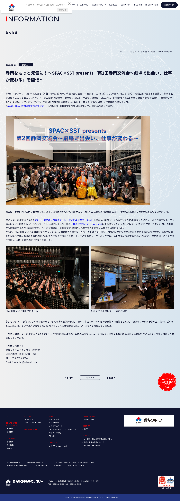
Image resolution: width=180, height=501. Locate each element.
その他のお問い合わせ (92, 445)
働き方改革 (29, 419)
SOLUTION (52, 443)
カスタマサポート (55, 426)
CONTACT (87, 436)
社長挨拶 (10, 432)
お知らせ (133, 51)
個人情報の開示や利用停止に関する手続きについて (75, 462)
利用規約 (57, 465)
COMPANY (10, 439)
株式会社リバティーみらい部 (87, 223)
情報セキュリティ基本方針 (17, 465)
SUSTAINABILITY (30, 429)
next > (111, 377)
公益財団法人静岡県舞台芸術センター (27, 105)
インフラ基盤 (54, 422)
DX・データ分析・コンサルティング (62, 429)
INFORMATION (89, 416)
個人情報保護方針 (13, 462)
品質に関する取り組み (33, 422)
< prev (68, 377)
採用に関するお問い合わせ (94, 442)
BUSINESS (52, 416)
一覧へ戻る (90, 377)
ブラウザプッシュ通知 (75, 465)
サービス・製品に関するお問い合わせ (98, 439)
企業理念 (10, 428)
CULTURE (27, 416)
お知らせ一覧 (89, 419)
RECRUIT (86, 426)
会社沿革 (10, 445)
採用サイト (88, 429)
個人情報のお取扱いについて (38, 462)
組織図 (9, 448)
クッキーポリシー (40, 465)
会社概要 (10, 441)
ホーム (122, 51)
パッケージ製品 (55, 432)
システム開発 (54, 419)
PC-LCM (52, 436)
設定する (62, 10)
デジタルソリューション (58, 446)
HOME (8, 416)
